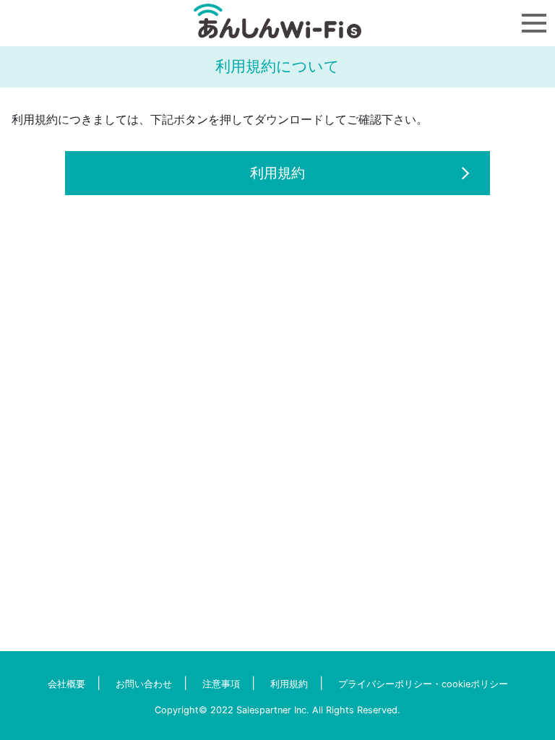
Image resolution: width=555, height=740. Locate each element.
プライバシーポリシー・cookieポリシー (423, 684)
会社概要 (66, 684)
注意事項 (221, 684)
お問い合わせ (144, 684)
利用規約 (277, 172)
